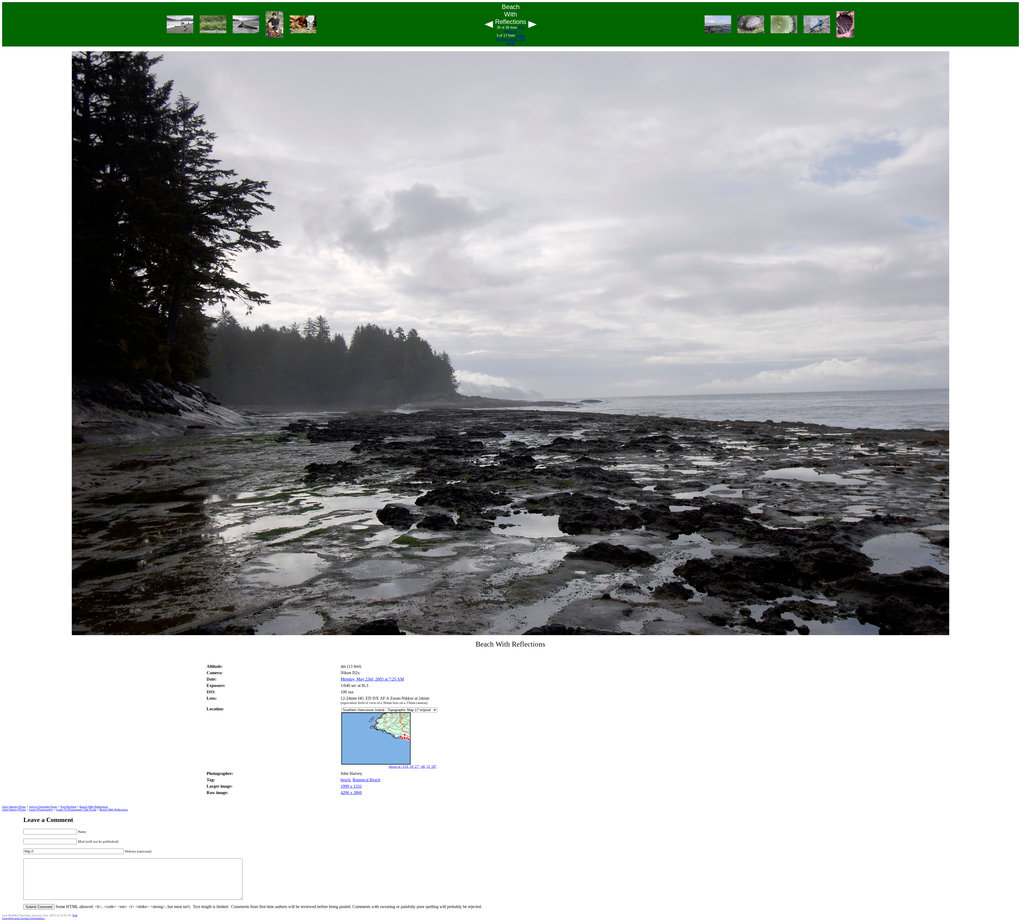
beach (345, 780)
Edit (75, 915)
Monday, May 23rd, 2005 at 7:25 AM (372, 679)
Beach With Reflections (93, 806)
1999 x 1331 (351, 786)
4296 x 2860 (351, 792)
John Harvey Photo (14, 806)
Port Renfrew (514, 29)
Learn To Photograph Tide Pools (511, 39)
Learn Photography (41, 809)
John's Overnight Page (43, 806)
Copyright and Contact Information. (23, 918)
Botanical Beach (366, 780)
